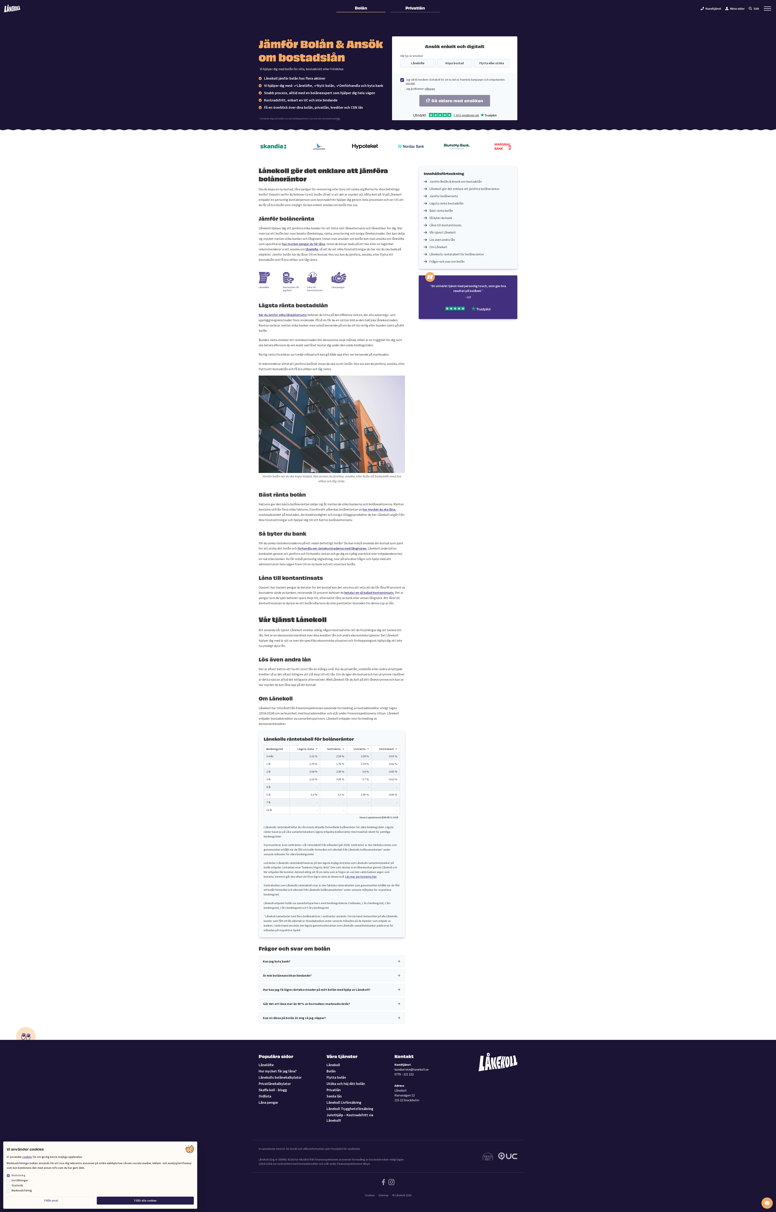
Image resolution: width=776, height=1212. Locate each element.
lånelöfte (312, 249)
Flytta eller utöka (491, 63)
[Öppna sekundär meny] (767, 8)
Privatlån (415, 8)
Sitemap (384, 1195)
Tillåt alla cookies (145, 1200)
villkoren (430, 89)
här (338, 118)
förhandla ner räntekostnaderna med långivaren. (332, 548)
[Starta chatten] (767, 1203)
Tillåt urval (51, 1200)
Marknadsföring (22, 1190)
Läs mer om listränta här (360, 876)
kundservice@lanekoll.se (411, 1069)
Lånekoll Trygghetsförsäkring (350, 1108)
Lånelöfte (417, 63)
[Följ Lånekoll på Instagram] (391, 1182)
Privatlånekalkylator (275, 1083)
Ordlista (265, 1096)
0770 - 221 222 (404, 1074)
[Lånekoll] (12, 8)
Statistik (17, 1185)
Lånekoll (333, 1064)
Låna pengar (268, 1102)
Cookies (370, 1195)
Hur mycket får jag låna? (278, 1071)
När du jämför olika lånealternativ (283, 315)
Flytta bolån (336, 1077)
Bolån (361, 8)
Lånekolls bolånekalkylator (280, 1077)
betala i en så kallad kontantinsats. (369, 593)
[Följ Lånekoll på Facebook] (383, 1182)
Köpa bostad (454, 63)
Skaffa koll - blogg (273, 1090)
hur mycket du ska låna (379, 509)
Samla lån (334, 1096)
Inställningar (20, 1180)
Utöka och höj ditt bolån (346, 1083)
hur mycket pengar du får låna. (304, 244)
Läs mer (410, 83)
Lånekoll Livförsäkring (344, 1102)
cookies (27, 1157)
